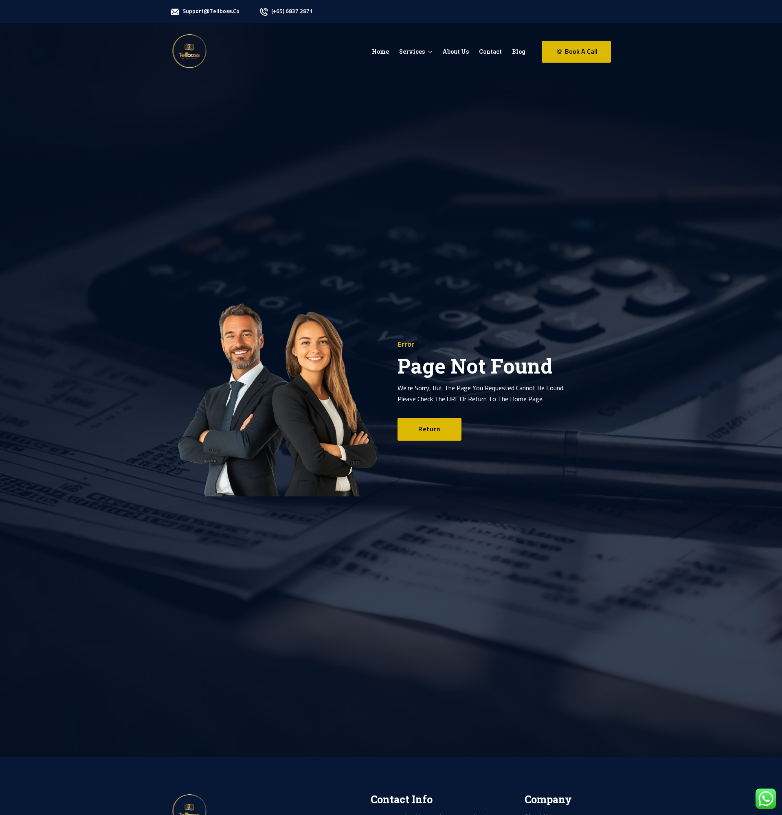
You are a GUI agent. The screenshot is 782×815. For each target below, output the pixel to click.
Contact (490, 51)
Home (380, 51)
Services (412, 51)
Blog (518, 51)
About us (455, 51)
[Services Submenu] (428, 52)
